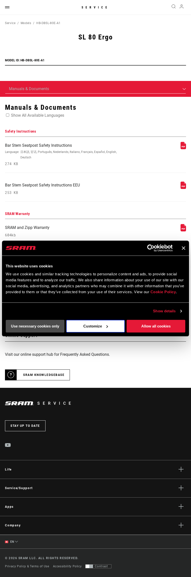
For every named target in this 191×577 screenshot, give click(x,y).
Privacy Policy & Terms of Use (27, 566)
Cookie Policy (163, 292)
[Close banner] (183, 248)
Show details (164, 311)
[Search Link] (173, 7)
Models (26, 23)
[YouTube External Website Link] (8, 445)
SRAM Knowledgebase (43, 375)
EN (11, 541)
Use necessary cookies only (35, 326)
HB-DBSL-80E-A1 (48, 23)
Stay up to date (25, 426)
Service (95, 7)
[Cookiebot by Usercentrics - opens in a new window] (151, 248)
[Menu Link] (7, 7)
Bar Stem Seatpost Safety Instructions (61, 154)
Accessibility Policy (67, 566)
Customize (92, 326)
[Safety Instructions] (183, 147)
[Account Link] (181, 7)
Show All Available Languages (37, 115)
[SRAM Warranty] (183, 230)
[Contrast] (89, 566)
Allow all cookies (156, 326)
